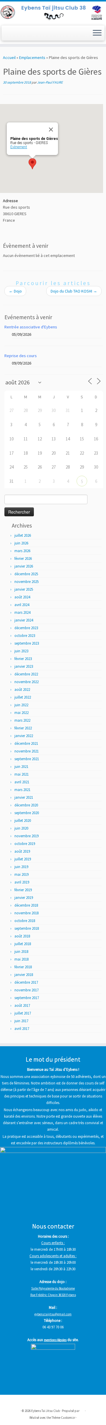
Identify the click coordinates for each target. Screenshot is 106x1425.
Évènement (18, 147)
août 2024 (22, 597)
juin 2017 (21, 1020)
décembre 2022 (26, 674)
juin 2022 (21, 704)
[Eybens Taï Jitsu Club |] (53, 12)
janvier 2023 (23, 666)
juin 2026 (21, 543)
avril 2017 (21, 1028)
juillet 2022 (22, 697)
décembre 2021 (26, 743)
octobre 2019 (24, 843)
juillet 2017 (22, 1013)
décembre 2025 (26, 573)
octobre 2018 (24, 920)
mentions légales (55, 1340)
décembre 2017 (26, 982)
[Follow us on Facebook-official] (7, 35)
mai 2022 (21, 712)
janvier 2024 (23, 620)
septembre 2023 (26, 643)
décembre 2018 (26, 905)
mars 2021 (22, 789)
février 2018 (23, 966)
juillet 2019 (22, 859)
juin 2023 (21, 651)
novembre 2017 (26, 990)
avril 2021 (21, 782)
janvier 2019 (23, 897)
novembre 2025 (26, 581)
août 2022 (22, 689)
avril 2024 (21, 604)
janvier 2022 (23, 735)
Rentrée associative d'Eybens (30, 327)
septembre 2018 (26, 928)
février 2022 (23, 728)
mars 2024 (22, 612)
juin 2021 (21, 766)
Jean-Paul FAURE (50, 82)
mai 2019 (21, 874)
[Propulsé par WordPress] (82, 1410)
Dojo (15, 291)
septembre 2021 (26, 758)
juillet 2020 (22, 820)
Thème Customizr (63, 1418)
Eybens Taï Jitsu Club (45, 1411)
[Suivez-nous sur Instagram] (13, 35)
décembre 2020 (26, 805)
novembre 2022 (26, 681)
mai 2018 (21, 959)
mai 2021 (21, 774)
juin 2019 (21, 866)
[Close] (51, 129)
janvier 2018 (23, 974)
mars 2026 (22, 550)
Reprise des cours (20, 355)
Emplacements (32, 57)
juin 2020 (21, 828)
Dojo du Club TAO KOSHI (74, 291)
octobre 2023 (24, 635)
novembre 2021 (26, 751)
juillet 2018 (22, 943)
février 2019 (23, 889)
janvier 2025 (23, 589)
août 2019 (22, 851)
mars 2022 (22, 720)
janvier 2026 (23, 566)
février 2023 (23, 658)
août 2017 (22, 1005)
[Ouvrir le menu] (97, 33)
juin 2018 (21, 951)
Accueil (9, 57)
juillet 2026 (22, 535)
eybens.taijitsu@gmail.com (53, 1314)
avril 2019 (21, 882)
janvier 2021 (23, 797)
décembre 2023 (26, 627)
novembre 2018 (26, 913)
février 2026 (23, 558)
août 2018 (22, 936)
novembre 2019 (26, 835)
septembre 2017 (26, 997)
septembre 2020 (26, 812)
